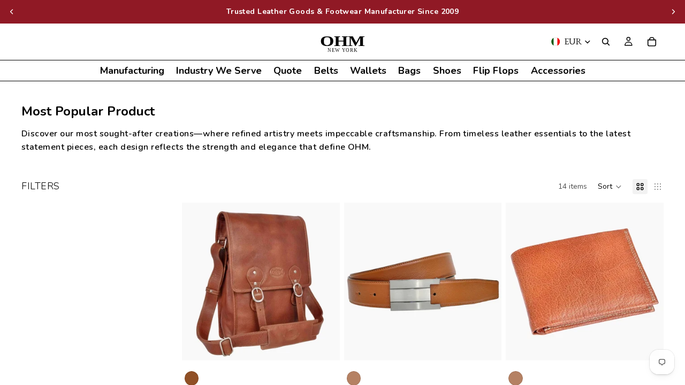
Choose (494, 343)
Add (332, 343)
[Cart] (652, 41)
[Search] (606, 41)
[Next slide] (673, 12)
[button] (610, 186)
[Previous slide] (12, 12)
